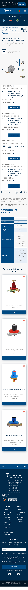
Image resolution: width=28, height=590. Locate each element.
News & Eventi (7, 514)
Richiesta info (14, 107)
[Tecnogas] (14, 479)
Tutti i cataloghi (13, 16)
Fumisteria (20, 521)
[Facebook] (9, 574)
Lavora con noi (7, 512)
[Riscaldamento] (10, 20)
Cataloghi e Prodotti (5, 27)
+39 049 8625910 (15, 490)
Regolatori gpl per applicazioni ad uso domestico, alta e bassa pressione (9, 29)
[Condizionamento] (4, 20)
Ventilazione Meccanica (20, 518)
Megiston (20, 582)
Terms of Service (24, 583)
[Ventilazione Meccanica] (17, 20)
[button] (20, 11)
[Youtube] (18, 574)
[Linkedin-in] (14, 574)
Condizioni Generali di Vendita (8, 533)
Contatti (8, 519)
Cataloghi (20, 509)
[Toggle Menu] (25, 11)
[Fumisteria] (24, 20)
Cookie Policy (7, 527)
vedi (14, 312)
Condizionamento (20, 512)
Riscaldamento (14, 27)
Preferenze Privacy (7, 530)
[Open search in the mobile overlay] (3, 466)
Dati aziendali (7, 522)
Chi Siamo (7, 509)
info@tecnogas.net (15, 492)
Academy (7, 517)
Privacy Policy (7, 525)
